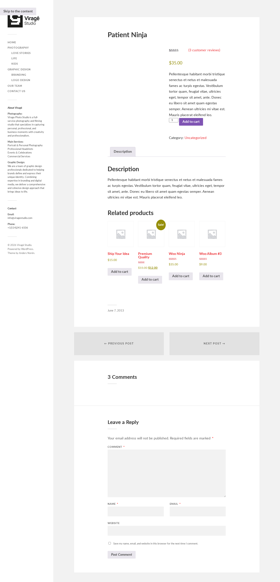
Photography (18, 48)
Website (114, 523)
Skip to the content (18, 11)
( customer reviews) (204, 50)
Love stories (21, 53)
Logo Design (20, 80)
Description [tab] (123, 151)
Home (12, 42)
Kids (14, 64)
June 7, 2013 (116, 310)
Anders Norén (26, 253)
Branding (18, 75)
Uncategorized (195, 138)
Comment (116, 447)
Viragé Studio (24, 245)
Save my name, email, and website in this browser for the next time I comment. (155, 544)
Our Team (15, 86)
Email (175, 504)
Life (14, 58)
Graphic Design (19, 69)
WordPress (27, 249)
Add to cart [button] (119, 272)
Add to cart (191, 122)
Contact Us (16, 91)
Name (113, 504)
